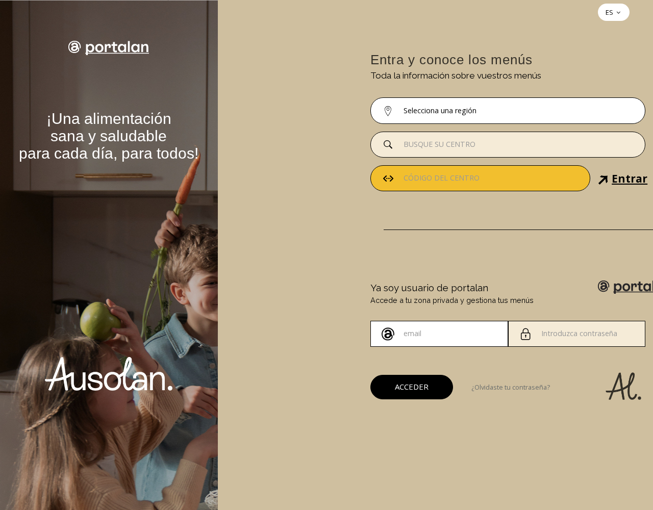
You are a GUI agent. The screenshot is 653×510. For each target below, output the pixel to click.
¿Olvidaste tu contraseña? (510, 387)
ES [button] (610, 12)
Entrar (594, 180)
